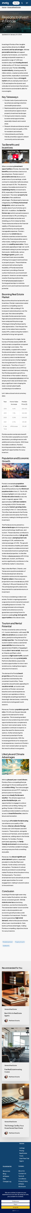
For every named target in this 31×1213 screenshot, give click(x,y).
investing (23, 648)
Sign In (21, 1161)
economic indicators (16, 378)
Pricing (21, 1151)
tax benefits (6, 945)
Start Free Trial (24, 1158)
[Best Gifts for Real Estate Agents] (15, 998)
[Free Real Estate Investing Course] (15, 1054)
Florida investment (8, 942)
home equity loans (15, 281)
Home (4, 7)
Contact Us (22, 1173)
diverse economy (14, 556)
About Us (21, 1171)
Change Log (7, 1181)
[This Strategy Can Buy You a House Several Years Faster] (15, 1110)
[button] (26, 3)
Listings (22, 1148)
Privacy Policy (23, 1181)
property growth (19, 942)
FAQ (4, 1179)
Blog (4, 1174)
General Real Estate (14, 7)
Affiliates (6, 1176)
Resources (6, 1171)
